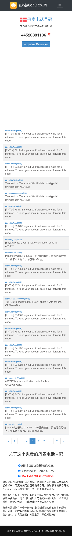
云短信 (20, 531)
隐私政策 (49, 531)
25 (57, 441)
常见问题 (60, 531)
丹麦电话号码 (39, 19)
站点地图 (39, 531)
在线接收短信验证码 (33, 5)
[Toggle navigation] (60, 5)
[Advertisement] (36, 90)
